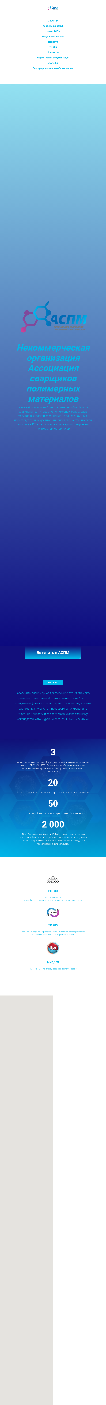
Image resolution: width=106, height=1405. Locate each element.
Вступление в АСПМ (53, 36)
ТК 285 (53, 47)
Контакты (53, 52)
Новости (53, 41)
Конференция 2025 (53, 26)
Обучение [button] (53, 63)
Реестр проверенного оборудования (53, 68)
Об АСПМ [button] (53, 20)
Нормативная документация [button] (53, 57)
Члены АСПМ (53, 31)
